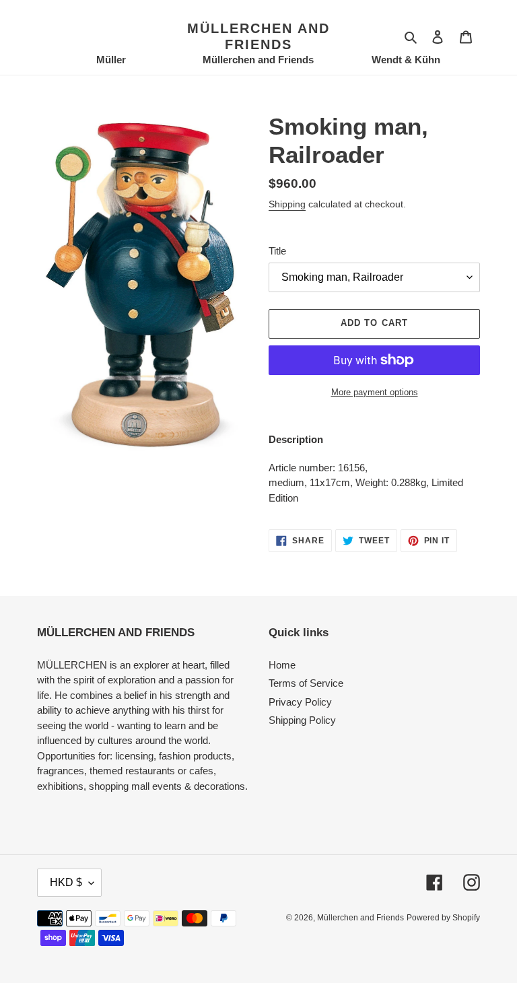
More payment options (374, 392)
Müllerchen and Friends (258, 36)
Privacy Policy (300, 702)
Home (282, 665)
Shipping (287, 204)
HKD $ (66, 882)
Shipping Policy (302, 720)
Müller (111, 59)
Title (277, 251)
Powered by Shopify (443, 917)
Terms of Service (306, 683)
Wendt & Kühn (406, 59)
